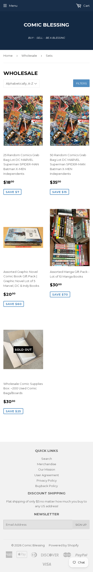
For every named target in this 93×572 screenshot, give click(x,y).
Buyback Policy (46, 486)
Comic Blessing (46, 25)
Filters (81, 83)
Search (46, 458)
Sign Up (81, 524)
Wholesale (29, 55)
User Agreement (46, 475)
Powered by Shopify (64, 545)
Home (8, 55)
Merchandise (46, 464)
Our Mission (46, 469)
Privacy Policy (47, 480)
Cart (86, 5)
